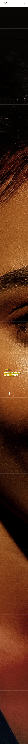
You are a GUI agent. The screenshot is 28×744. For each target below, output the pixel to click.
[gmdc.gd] (5, 3)
